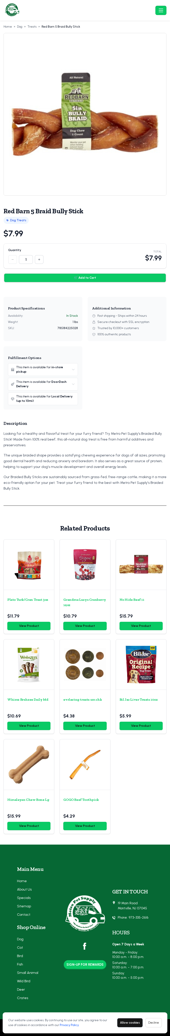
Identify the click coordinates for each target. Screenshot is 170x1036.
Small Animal (27, 973)
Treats (32, 27)
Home (8, 27)
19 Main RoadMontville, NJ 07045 (132, 905)
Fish (20, 964)
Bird (20, 956)
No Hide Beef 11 (132, 599)
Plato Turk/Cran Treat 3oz (27, 599)
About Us (24, 889)
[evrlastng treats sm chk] (85, 664)
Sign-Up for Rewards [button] (85, 965)
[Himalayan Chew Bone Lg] (29, 764)
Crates (22, 998)
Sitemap (24, 906)
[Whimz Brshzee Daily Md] (29, 664)
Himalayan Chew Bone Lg (28, 800)
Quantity (14, 250)
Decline (153, 1023)
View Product (29, 626)
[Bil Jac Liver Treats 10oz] (141, 664)
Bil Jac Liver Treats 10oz (139, 699)
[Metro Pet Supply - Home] (79, 10)
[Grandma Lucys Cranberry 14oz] (85, 565)
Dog (19, 27)
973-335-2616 (138, 918)
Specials (24, 898)
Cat (20, 947)
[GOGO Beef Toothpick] (85, 764)
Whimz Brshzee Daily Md (27, 699)
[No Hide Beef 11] (141, 565)
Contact (23, 914)
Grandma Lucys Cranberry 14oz (84, 602)
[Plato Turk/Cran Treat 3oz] (29, 565)
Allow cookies (130, 1023)
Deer (21, 989)
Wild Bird (23, 981)
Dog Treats (18, 220)
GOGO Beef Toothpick (81, 800)
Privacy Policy (69, 1025)
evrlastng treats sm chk (82, 699)
